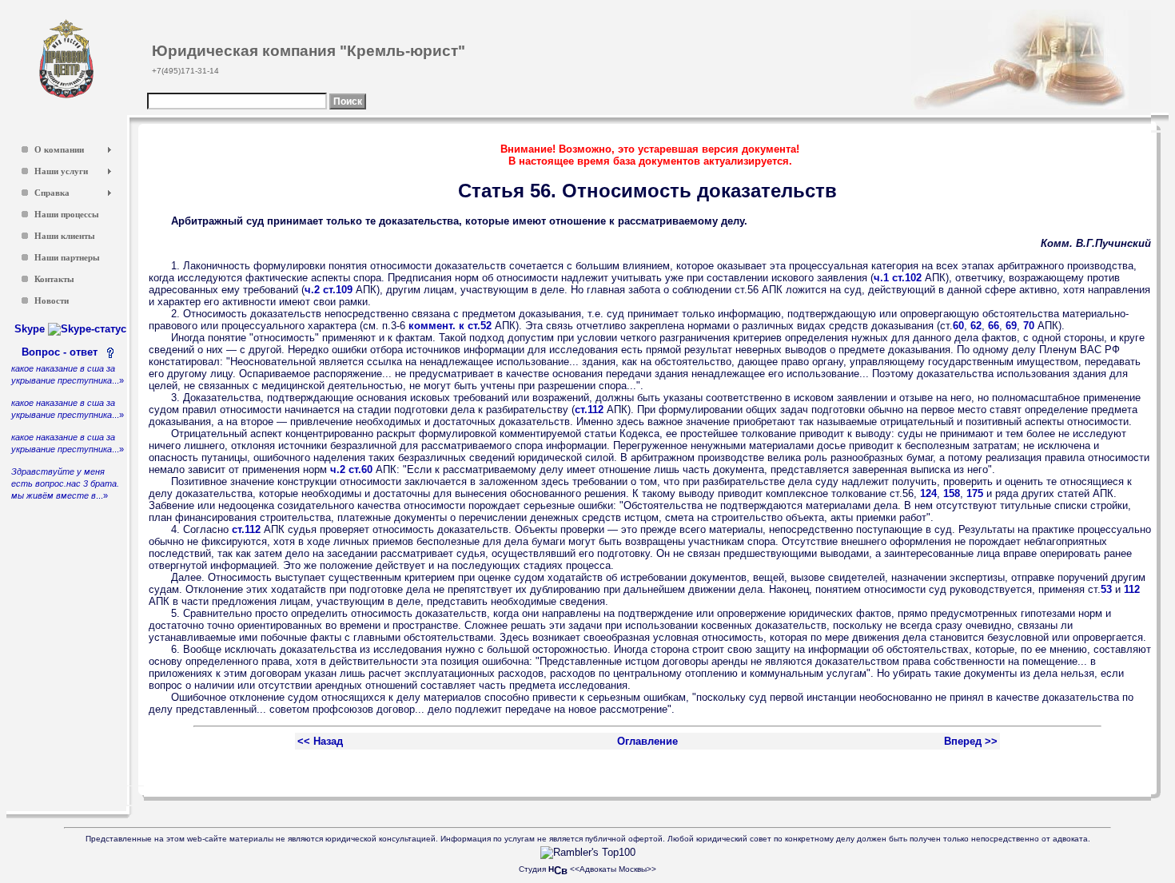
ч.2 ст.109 (328, 290)
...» (65, 483)
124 (928, 493)
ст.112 (589, 410)
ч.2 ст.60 (351, 469)
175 (974, 493)
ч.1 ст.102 (898, 278)
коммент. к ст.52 (450, 326)
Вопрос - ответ (63, 352)
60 (958, 326)
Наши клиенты (64, 236)
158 (951, 493)
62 (976, 326)
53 (1106, 589)
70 (1028, 326)
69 (1011, 326)
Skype (31, 329)
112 (1132, 589)
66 (993, 326)
